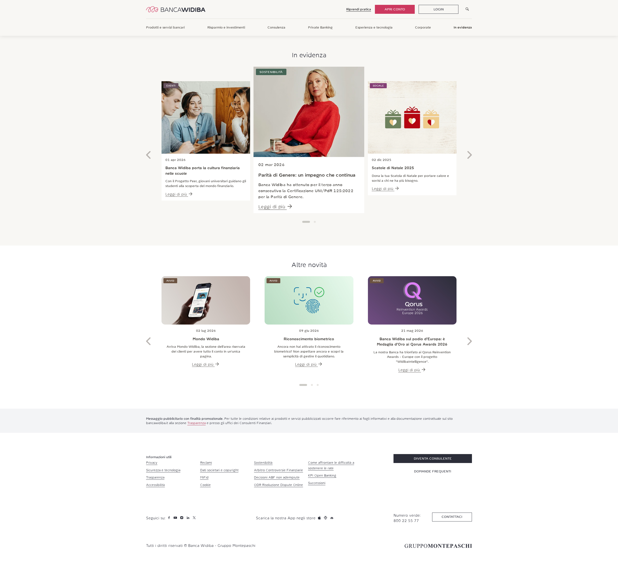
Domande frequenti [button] (432, 471)
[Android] (326, 518)
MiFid (204, 477)
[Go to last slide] (148, 156)
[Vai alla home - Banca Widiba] (175, 9)
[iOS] (320, 518)
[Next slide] (469, 156)
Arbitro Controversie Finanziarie (278, 470)
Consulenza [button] (276, 27)
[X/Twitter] (194, 518)
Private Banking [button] (320, 27)
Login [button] (439, 9)
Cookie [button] (205, 485)
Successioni (316, 483)
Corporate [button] (423, 27)
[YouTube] (176, 518)
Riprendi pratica (358, 9)
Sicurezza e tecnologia (163, 470)
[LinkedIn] (188, 518)
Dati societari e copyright (219, 470)
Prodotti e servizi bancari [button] (165, 27)
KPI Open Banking (322, 475)
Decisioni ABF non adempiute (277, 477)
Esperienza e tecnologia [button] (374, 27)
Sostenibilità (263, 462)
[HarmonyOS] (331, 518)
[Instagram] (182, 518)
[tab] (306, 222)
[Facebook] (170, 518)
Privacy (151, 462)
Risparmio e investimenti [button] (226, 27)
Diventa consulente (433, 458)
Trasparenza (196, 423)
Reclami (206, 462)
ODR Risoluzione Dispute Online (278, 485)
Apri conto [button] (395, 9)
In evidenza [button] (463, 27)
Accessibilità (155, 485)
